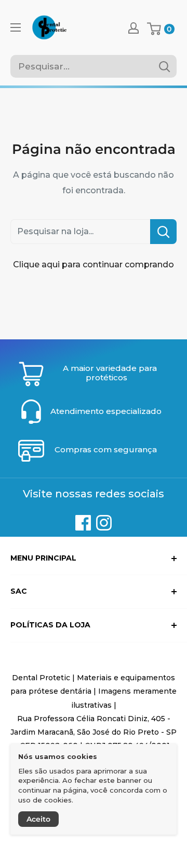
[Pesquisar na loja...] (163, 231)
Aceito (38, 819)
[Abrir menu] (15, 27)
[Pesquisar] (164, 66)
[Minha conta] (133, 27)
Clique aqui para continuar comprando (93, 264)
